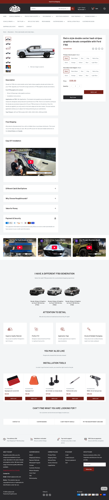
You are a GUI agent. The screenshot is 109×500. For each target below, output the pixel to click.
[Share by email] (102, 48)
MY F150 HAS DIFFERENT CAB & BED (93, 421)
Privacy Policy (52, 455)
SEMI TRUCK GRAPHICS (62, 16)
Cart (66, 462)
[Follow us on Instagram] (47, 495)
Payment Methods (34, 460)
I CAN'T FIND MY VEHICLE (67, 421)
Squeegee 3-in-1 (29, 391)
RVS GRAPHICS (47, 16)
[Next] (105, 387)
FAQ (30, 475)
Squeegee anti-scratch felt (12, 391)
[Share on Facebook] (93, 48)
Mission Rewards (34, 470)
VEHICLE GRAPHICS (14, 16)
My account (81, 9)
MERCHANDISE (46, 21)
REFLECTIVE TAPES (33, 21)
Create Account (69, 457)
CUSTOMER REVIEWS (88, 21)
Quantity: (65, 86)
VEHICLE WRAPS (8, 21)
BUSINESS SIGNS (90, 16)
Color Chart (32, 473)
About (31, 455)
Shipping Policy (52, 457)
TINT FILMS (20, 21)
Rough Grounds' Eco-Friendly (11, 470)
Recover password (70, 460)
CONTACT (29, 26)
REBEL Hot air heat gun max (94, 391)
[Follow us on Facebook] (44, 495)
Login (67, 455)
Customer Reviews (34, 468)
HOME (4, 16)
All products (11, 32)
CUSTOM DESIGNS (58, 21)
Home (4, 32)
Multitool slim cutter (71, 391)
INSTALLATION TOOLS (74, 21)
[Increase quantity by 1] (79, 86)
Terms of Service (52, 462)
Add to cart (94, 92)
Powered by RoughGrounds (10, 494)
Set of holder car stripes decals (54, 391)
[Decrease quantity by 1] (71, 86)
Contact (31, 465)
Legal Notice (51, 465)
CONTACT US (16, 421)
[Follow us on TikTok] (50, 495)
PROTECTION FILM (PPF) (31, 16)
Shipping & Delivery (34, 457)
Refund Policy (52, 460)
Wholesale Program (34, 462)
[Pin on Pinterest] (96, 48)
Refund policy (33, 478)
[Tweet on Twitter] (99, 48)
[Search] (73, 8)
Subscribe (89, 469)
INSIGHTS (21, 26)
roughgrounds (67, 48)
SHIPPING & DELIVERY (9, 26)
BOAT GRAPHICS (76, 16)
